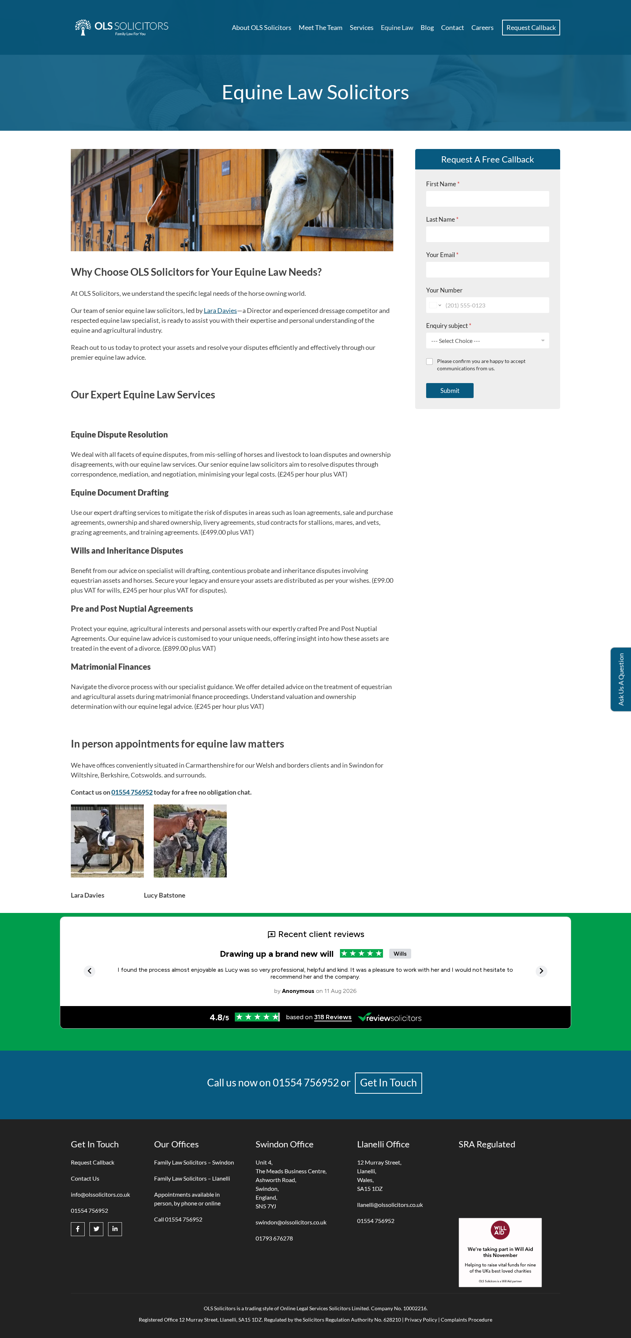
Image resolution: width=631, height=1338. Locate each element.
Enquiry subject (448, 325)
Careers (482, 27)
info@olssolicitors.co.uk (100, 1194)
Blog (427, 27)
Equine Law (397, 27)
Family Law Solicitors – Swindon (194, 1162)
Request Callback (531, 27)
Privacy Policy (421, 1319)
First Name (443, 183)
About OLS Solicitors (261, 27)
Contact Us (85, 1178)
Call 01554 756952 (178, 1219)
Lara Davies (220, 310)
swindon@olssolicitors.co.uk (291, 1222)
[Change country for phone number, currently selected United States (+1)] (434, 305)
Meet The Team (321, 27)
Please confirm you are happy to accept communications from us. (481, 364)
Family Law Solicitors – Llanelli (192, 1178)
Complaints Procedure (466, 1319)
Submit (449, 390)
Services (362, 27)
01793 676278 (274, 1238)
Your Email (442, 254)
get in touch (388, 1082)
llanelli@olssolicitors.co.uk (390, 1204)
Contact (452, 27)
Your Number (444, 290)
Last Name (442, 219)
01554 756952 (132, 792)
